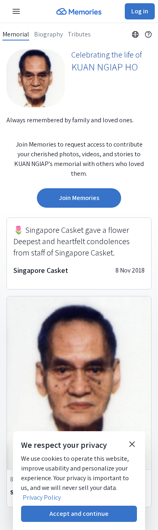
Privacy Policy (42, 497)
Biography (48, 34)
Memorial (15, 34)
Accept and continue (79, 513)
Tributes (79, 34)
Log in (139, 11)
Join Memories (79, 198)
